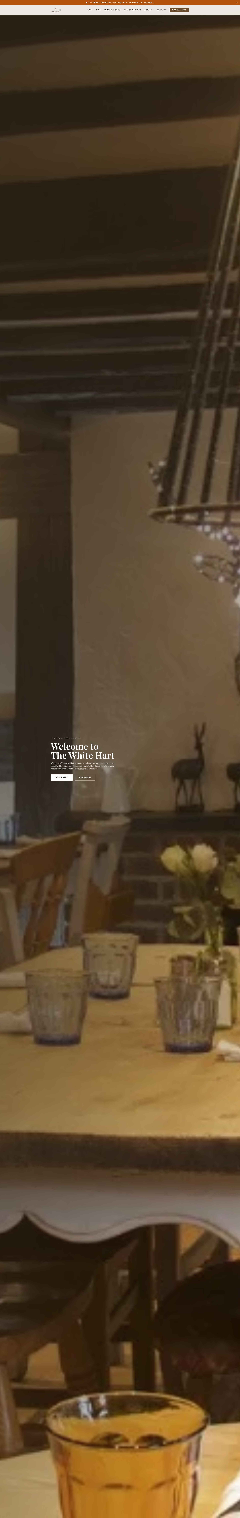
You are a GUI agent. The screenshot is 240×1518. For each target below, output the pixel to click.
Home (90, 10)
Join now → (149, 2)
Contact (161, 10)
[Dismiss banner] (237, 2)
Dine (98, 10)
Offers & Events (132, 10)
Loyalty (149, 10)
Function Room (112, 10)
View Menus (85, 777)
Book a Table (179, 10)
